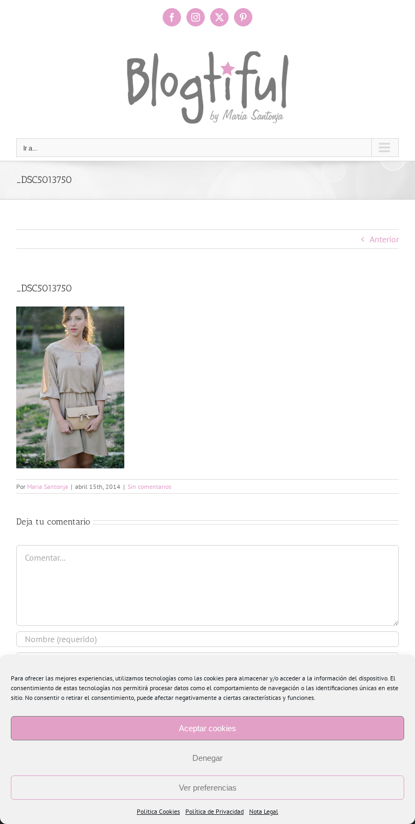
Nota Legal (263, 811)
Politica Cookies (158, 811)
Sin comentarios (149, 486)
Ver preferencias (208, 787)
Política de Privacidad (214, 811)
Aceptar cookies (207, 728)
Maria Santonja (47, 486)
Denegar (207, 757)
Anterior (384, 239)
